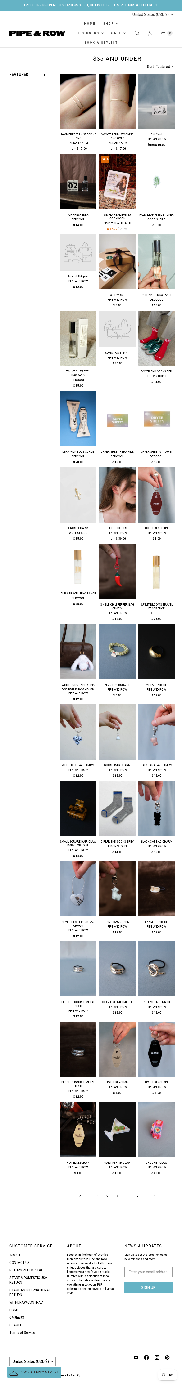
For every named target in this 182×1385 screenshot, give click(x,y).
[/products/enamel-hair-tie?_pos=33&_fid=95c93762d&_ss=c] (156, 888)
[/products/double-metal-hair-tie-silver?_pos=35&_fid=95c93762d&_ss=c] (117, 968)
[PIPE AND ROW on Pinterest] (167, 1357)
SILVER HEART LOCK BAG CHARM (78, 923)
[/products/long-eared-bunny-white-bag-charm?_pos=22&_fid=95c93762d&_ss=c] (78, 651)
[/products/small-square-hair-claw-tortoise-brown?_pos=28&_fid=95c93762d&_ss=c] (78, 808)
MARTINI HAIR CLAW (117, 1162)
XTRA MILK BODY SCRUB (78, 451)
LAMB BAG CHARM (117, 922)
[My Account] (150, 33)
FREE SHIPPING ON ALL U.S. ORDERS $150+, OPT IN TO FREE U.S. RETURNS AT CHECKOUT (91, 5)
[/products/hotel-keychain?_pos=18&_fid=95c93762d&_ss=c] (156, 495)
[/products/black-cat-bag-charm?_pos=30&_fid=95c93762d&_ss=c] (156, 808)
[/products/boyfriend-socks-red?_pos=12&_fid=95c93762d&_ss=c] (156, 338)
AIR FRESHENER (78, 214)
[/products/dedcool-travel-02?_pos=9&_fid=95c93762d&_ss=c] (156, 261)
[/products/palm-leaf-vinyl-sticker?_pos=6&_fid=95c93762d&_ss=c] (156, 181)
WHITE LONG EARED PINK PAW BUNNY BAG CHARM (78, 686)
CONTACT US (19, 1262)
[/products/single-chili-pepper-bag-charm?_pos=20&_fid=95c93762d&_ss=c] (117, 571)
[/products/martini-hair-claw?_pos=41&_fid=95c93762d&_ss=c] (117, 1129)
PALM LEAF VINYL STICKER (156, 214)
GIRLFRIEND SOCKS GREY (117, 841)
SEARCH (15, 1325)
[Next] (154, 1196)
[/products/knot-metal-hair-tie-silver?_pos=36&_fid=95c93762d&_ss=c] (156, 968)
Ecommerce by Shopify (65, 1375)
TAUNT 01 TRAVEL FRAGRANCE (78, 373)
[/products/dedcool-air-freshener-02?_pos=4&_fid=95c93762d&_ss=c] (78, 181)
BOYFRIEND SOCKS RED (156, 371)
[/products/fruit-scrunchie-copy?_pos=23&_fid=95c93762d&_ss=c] (117, 651)
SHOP (108, 23)
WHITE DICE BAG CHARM (78, 765)
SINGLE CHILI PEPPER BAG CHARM (117, 606)
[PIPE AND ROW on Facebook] (146, 1357)
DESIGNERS (88, 33)
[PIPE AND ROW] (37, 33)
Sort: (158, 66)
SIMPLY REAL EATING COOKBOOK (117, 216)
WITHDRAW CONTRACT (27, 1302)
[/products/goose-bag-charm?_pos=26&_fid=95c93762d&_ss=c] (117, 732)
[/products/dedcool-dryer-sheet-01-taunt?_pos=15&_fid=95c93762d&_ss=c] (156, 418)
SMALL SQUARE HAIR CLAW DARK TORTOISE (78, 843)
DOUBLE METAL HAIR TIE (117, 1002)
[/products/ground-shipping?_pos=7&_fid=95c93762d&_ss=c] (78, 252)
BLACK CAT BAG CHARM (156, 841)
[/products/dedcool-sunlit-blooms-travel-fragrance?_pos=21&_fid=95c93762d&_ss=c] (156, 571)
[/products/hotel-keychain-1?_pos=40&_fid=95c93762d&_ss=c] (78, 1129)
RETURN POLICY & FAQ (26, 1270)
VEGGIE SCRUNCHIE (117, 685)
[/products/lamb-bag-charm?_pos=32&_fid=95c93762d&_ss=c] (117, 888)
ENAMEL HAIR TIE (156, 922)
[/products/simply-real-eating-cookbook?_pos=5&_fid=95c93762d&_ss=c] (117, 181)
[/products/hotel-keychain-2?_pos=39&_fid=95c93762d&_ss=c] (156, 1049)
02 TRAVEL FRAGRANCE (156, 295)
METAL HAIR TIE (156, 685)
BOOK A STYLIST (101, 42)
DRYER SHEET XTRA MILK (117, 451)
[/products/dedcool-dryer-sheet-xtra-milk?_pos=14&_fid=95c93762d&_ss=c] (117, 418)
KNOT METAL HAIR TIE (156, 1002)
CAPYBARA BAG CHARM (156, 765)
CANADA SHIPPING (117, 353)
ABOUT (15, 1255)
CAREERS (16, 1317)
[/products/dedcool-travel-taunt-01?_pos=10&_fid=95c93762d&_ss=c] (78, 338)
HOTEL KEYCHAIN (156, 528)
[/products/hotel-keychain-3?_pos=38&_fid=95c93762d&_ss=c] (117, 1049)
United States (150, 14)
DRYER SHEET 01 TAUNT (157, 451)
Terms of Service (22, 1333)
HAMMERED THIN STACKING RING (78, 136)
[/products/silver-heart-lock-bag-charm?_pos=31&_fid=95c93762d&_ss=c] (78, 888)
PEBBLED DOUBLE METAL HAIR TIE (78, 1004)
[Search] (137, 33)
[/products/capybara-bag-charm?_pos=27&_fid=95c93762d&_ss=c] (156, 732)
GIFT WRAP (117, 295)
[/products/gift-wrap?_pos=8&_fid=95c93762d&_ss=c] (117, 261)
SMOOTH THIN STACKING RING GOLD (117, 136)
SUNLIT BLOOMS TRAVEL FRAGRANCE (156, 606)
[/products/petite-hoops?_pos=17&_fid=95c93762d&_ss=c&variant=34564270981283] (117, 495)
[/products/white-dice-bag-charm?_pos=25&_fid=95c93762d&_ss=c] (78, 732)
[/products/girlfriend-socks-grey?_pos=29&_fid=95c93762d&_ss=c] (117, 808)
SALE (116, 33)
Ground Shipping (78, 276)
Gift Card (156, 134)
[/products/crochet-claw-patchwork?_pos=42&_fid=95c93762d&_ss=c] (156, 1129)
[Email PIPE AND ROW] (136, 1357)
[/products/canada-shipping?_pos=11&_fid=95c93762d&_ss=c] (117, 329)
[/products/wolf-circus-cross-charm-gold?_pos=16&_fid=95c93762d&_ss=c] (78, 495)
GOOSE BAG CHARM (117, 765)
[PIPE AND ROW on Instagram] (157, 1357)
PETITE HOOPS (117, 528)
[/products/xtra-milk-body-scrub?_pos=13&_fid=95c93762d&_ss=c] (78, 418)
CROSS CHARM (78, 528)
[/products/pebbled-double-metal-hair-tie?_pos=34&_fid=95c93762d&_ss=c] (78, 968)
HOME (90, 23)
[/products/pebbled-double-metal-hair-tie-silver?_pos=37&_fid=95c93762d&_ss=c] (78, 1049)
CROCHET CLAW (156, 1162)
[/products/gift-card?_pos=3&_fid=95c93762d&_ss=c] (156, 101)
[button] (34, 1372)
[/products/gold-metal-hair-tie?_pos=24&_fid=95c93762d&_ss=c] (156, 651)
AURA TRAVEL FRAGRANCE (78, 593)
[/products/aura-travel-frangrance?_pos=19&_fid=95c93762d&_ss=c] (78, 566)
